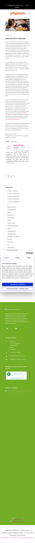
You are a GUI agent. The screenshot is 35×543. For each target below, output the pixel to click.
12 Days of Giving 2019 (13, 193)
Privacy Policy (4, 537)
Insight (9, 228)
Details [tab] (18, 257)
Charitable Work (11, 209)
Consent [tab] (6, 257)
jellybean (16, 148)
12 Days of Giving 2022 (13, 201)
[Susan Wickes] (9, 148)
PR (8, 244)
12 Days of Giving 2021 (13, 199)
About (7, 141)
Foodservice (10, 215)
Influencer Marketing (12, 225)
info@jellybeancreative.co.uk (15, 5)
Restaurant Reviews (12, 250)
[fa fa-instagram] (12, 328)
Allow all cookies (17, 284)
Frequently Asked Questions (26, 537)
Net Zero (9, 239)
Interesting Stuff (11, 231)
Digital (9, 212)
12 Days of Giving (12, 190)
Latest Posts (14, 141)
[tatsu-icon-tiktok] (21, 328)
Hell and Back (11, 217)
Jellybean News (11, 234)
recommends (10, 247)
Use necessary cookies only (17, 289)
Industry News (13, 28)
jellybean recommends (13, 236)
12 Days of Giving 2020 (13, 196)
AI (7, 204)
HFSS (8, 220)
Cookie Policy (13, 537)
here (16, 70)
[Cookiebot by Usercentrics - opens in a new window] (26, 253)
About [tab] (29, 257)
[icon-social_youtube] (16, 328)
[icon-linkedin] (7, 328)
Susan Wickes (19, 145)
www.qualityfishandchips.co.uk (12, 119)
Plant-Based (10, 242)
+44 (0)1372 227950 (15, 352)
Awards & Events (11, 207)
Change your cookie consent (17, 359)
